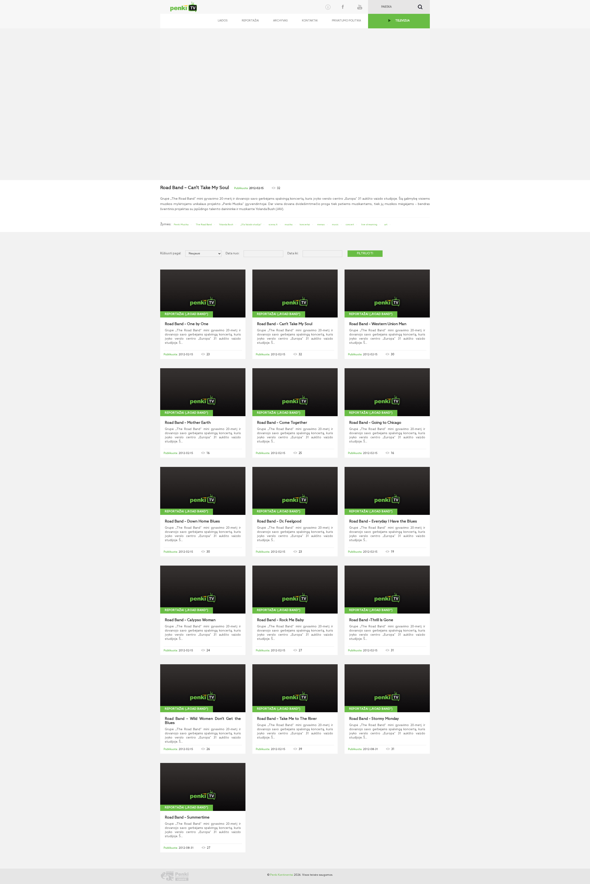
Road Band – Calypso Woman (190, 620)
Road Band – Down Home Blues (192, 521)
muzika (288, 224)
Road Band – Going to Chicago (375, 423)
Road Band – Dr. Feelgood (279, 521)
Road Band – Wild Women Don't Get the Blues (203, 721)
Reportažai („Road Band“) (186, 314)
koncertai (305, 224)
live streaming (369, 224)
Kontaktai (310, 20)
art (385, 224)
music (335, 224)
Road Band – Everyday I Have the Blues (383, 521)
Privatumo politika (346, 20)
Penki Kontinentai (281, 875)
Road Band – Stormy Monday (374, 719)
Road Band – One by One (186, 324)
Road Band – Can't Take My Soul (284, 324)
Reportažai (250, 20)
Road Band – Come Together (282, 423)
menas (321, 224)
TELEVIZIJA (402, 20)
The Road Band (204, 224)
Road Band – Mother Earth (188, 423)
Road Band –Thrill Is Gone (371, 620)
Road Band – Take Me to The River (287, 719)
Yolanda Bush (226, 224)
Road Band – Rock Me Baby (280, 620)
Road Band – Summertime (187, 818)
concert (350, 224)
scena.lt (272, 224)
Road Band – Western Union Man (377, 324)
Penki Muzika (181, 224)
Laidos (222, 20)
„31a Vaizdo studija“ (250, 224)
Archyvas (280, 20)
